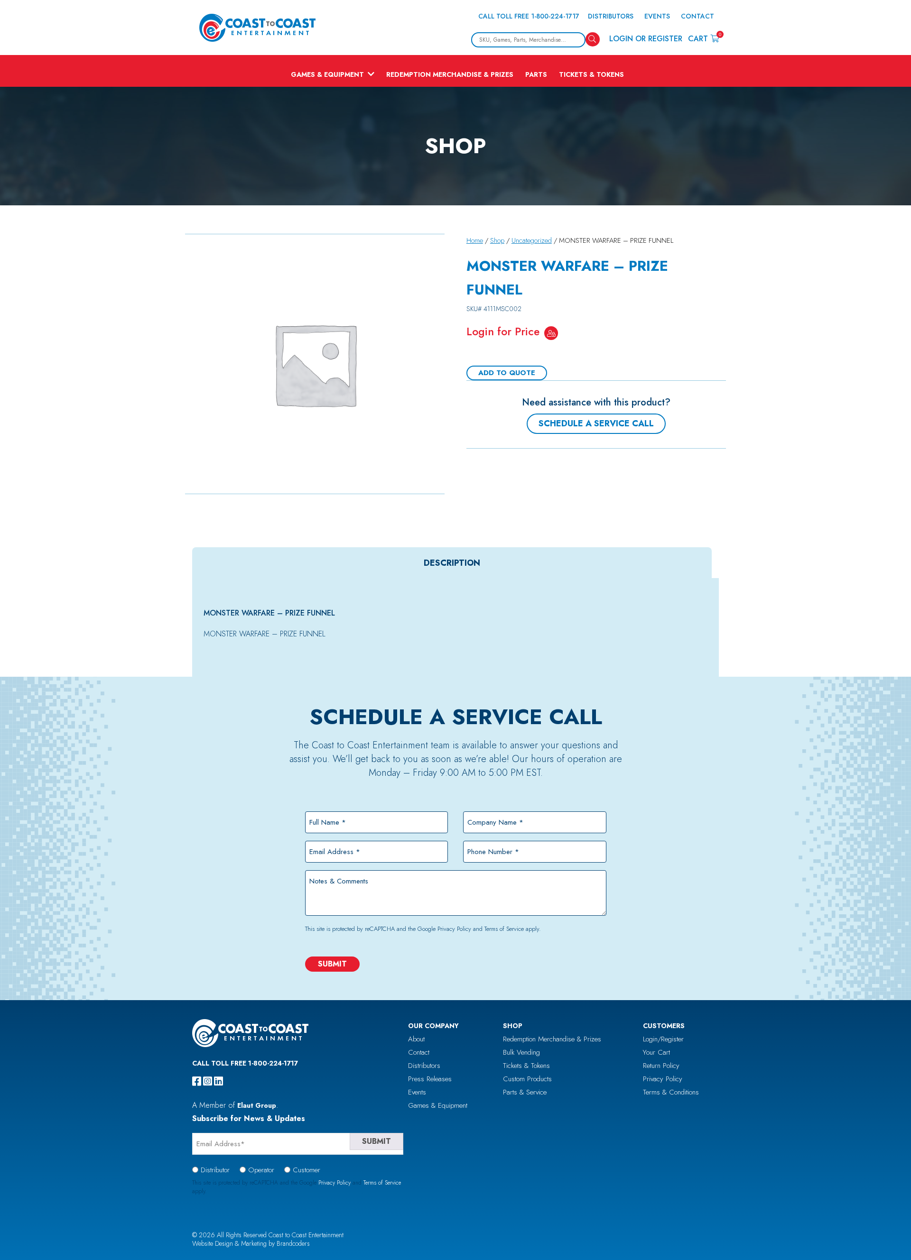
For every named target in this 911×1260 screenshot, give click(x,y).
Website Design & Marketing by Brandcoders (251, 1243)
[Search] (593, 39)
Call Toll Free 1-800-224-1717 (528, 16)
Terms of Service (504, 928)
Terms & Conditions (671, 1092)
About (416, 1039)
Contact (697, 16)
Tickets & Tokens (591, 74)
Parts (536, 74)
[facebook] (196, 1081)
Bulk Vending (521, 1052)
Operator (261, 1170)
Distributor (215, 1170)
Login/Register (663, 1039)
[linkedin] (218, 1081)
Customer (306, 1170)
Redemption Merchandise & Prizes (449, 74)
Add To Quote (506, 373)
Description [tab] (452, 563)
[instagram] (207, 1081)
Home (474, 240)
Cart (703, 38)
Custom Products (527, 1079)
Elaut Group (256, 1105)
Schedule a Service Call (596, 423)
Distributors (610, 16)
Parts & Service (525, 1092)
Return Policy (661, 1065)
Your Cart (656, 1052)
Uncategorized (531, 240)
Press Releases (430, 1079)
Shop (497, 240)
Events (657, 16)
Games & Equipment (327, 74)
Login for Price (502, 331)
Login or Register (645, 38)
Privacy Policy (454, 928)
